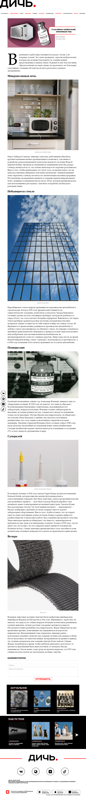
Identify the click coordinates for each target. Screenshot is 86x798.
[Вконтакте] (3, 393)
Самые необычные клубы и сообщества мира (66, 711)
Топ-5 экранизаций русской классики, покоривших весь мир (19, 711)
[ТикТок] (3, 409)
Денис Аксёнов (60, 36)
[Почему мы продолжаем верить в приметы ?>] (18, 731)
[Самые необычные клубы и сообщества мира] (66, 698)
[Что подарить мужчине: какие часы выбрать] (43, 698)
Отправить (43, 679)
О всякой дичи (67, 13)
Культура (41, 13)
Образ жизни (14, 13)
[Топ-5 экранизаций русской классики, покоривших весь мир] (20, 698)
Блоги (76, 13)
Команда (82, 13)
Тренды (35, 13)
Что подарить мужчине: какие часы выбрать (42, 711)
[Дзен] (3, 403)
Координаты (50, 13)
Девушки (28, 13)
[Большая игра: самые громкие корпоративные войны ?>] (64, 731)
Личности (58, 13)
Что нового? (5, 13)
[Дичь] (18, 7)
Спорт (22, 13)
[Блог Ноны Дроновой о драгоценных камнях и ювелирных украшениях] (3, 398)
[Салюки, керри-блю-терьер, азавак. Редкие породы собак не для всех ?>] (41, 731)
